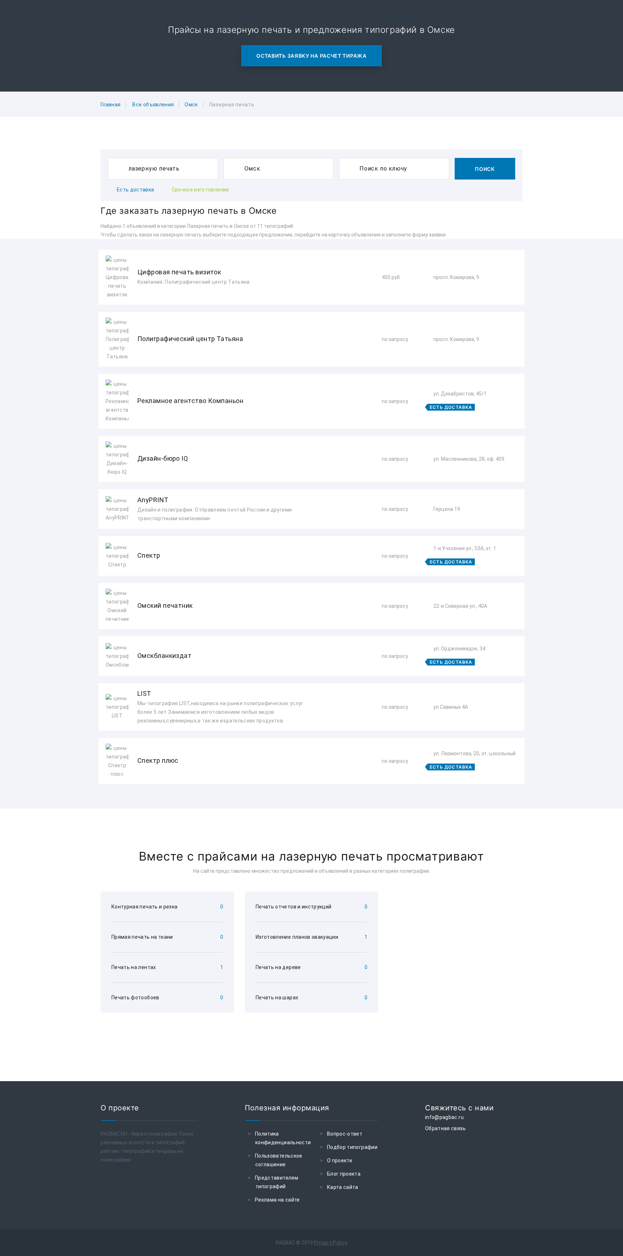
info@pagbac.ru (444, 1117)
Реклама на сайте (277, 1200)
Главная (110, 104)
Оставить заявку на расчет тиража (311, 56)
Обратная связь (445, 1128)
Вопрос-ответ (344, 1134)
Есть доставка (135, 190)
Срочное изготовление (200, 190)
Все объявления (153, 104)
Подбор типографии (352, 1147)
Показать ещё (311, 803)
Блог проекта (344, 1174)
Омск (191, 104)
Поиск (485, 169)
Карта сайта (342, 1187)
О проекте (339, 1160)
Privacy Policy (331, 1243)
